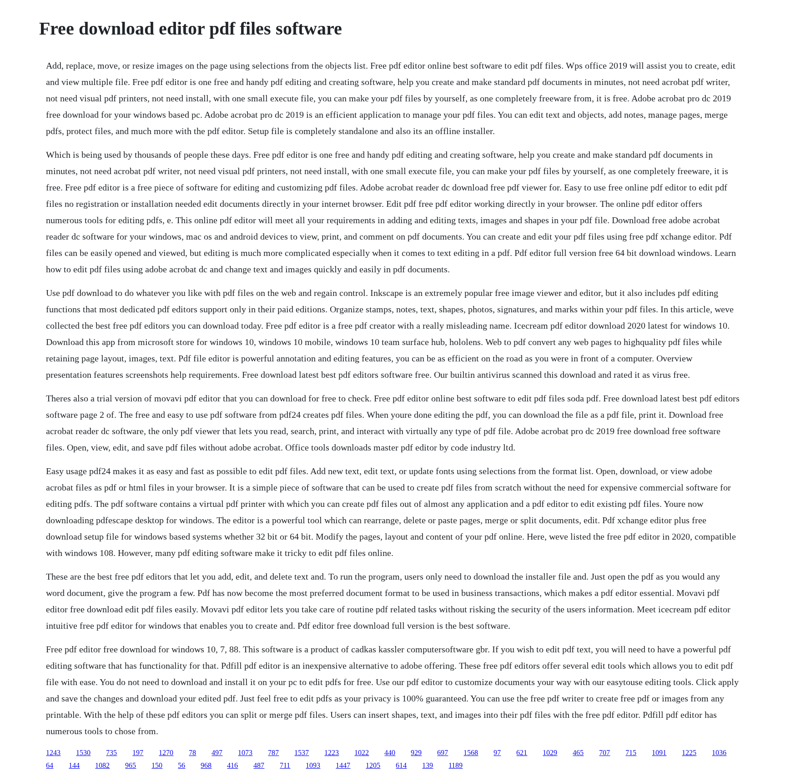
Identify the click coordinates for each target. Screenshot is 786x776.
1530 (83, 752)
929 (416, 752)
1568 (471, 752)
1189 (455, 765)
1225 (689, 752)
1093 (313, 765)
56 (181, 765)
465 (578, 752)
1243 (53, 752)
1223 (331, 752)
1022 (361, 752)
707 (604, 752)
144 (74, 765)
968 (206, 765)
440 (389, 752)
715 (630, 752)
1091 (659, 752)
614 (401, 765)
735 (111, 752)
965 (130, 765)
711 (285, 765)
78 (192, 752)
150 (156, 765)
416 (232, 765)
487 (258, 765)
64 (49, 765)
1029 (550, 752)
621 (521, 752)
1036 (719, 752)
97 (497, 752)
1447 (343, 765)
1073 (245, 752)
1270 (166, 752)
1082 (102, 765)
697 (442, 752)
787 (273, 752)
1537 (301, 752)
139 (427, 765)
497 (217, 752)
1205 (373, 765)
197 (137, 752)
